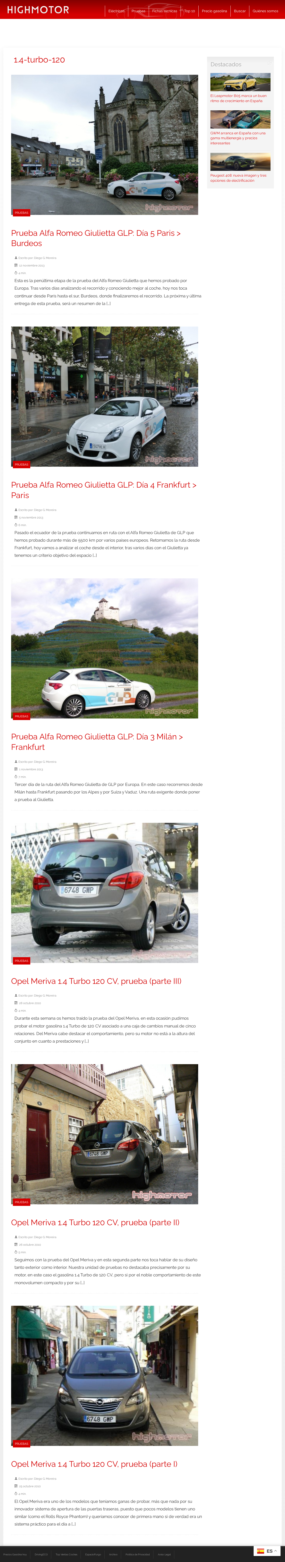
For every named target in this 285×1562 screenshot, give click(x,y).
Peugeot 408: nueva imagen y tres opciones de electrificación (238, 178)
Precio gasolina (214, 11)
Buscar (240, 11)
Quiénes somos (265, 11)
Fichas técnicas (164, 11)
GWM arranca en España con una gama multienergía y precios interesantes (238, 138)
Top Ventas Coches (66, 1554)
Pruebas (138, 11)
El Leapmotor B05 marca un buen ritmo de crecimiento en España (238, 98)
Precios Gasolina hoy (15, 1554)
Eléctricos (116, 11)
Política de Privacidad (138, 1554)
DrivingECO (41, 1554)
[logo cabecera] (38, 9)
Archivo (113, 1554)
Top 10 (189, 11)
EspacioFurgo (93, 1554)
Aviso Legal (164, 1554)
